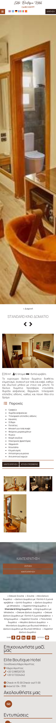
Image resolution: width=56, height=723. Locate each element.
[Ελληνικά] (13, 11)
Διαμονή (29, 308)
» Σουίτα (29, 595)
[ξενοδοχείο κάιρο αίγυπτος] (28, 4)
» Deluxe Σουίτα (15, 595)
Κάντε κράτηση (10, 464)
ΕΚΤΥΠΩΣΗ (41, 637)
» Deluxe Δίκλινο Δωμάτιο (29, 612)
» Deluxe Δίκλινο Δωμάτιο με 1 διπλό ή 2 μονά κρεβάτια (27, 614)
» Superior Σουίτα (29, 619)
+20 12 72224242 (16, 675)
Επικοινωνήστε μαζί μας (24, 648)
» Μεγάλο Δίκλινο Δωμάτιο (32, 622)
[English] (10, 11)
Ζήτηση (28, 566)
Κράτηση (51, 11)
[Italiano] (23, 11)
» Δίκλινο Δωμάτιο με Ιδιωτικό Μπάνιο (26, 627)
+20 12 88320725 (16, 671)
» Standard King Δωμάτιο (27, 607)
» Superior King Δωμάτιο (34, 605)
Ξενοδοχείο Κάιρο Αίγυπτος (19, 664)
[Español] (26, 11)
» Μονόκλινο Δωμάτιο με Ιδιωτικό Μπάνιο (27, 624)
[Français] (19, 11)
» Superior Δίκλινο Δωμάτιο (36, 630)
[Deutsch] (16, 11)
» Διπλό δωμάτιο (23, 602)
